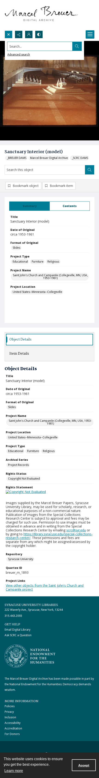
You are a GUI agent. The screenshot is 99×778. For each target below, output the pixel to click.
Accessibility (12, 723)
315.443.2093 (13, 616)
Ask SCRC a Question (18, 635)
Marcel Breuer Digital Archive (49, 158)
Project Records (18, 465)
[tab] (29, 206)
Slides (16, 248)
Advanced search (18, 54)
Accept (83, 765)
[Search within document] (89, 169)
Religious (53, 261)
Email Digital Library (17, 630)
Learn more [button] (13, 771)
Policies (10, 706)
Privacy (9, 712)
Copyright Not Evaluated (24, 478)
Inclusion (10, 717)
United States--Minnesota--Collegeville (37, 292)
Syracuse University (20, 559)
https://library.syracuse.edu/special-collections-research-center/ (49, 536)
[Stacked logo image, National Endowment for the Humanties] (30, 656)
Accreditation (13, 728)
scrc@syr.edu (76, 530)
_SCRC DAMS (80, 158)
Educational (20, 261)
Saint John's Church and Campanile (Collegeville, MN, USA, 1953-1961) (50, 276)
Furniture (38, 261)
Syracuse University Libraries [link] (31, 605)
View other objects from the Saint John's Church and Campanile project (45, 587)
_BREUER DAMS (16, 158)
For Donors (12, 734)
